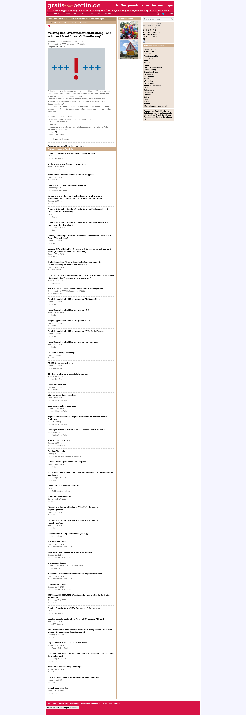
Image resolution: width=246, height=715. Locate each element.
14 (154, 32)
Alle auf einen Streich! (57, 542)
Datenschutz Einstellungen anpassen (62, 708)
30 (159, 37)
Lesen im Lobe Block (57, 385)
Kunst (146, 65)
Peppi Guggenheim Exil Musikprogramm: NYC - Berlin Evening (76, 331)
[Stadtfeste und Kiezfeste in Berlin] (129, 39)
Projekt (82, 13)
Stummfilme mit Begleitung (60, 496)
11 (147, 32)
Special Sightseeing (152, 49)
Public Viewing (150, 70)
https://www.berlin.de (61, 139)
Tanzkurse (148, 104)
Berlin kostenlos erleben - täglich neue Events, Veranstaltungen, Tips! (76, 19)
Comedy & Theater (151, 72)
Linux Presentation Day (58, 688)
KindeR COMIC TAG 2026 (59, 440)
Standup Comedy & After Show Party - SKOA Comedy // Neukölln (76, 619)
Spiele (146, 97)
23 (159, 35)
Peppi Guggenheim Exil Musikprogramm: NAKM (69, 321)
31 (144, 39)
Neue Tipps (61, 10)
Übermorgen (112, 10)
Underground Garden (57, 563)
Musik (146, 79)
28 (154, 37)
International (149, 77)
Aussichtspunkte (151, 56)
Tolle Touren (149, 51)
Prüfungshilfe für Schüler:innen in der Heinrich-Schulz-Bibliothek (76, 430)
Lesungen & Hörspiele (153, 67)
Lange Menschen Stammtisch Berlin (64, 486)
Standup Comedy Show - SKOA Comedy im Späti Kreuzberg (74, 608)
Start (49, 10)
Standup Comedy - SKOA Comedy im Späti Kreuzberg (71, 153)
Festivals (147, 54)
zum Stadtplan (77, 42)
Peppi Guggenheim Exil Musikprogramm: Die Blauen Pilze (74, 299)
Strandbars (148, 92)
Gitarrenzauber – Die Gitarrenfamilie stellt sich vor (70, 552)
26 (149, 37)
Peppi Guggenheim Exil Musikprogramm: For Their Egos (73, 342)
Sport (146, 99)
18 (147, 35)
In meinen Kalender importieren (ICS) (49, 26)
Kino (146, 61)
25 (147, 37)
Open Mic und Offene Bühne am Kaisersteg (67, 185)
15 (156, 32)
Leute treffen (149, 83)
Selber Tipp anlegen (55, 13)
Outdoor (147, 95)
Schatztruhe (149, 90)
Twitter (164, 14)
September (137, 10)
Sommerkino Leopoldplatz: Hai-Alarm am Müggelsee (71, 175)
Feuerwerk (148, 58)
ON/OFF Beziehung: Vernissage (61, 353)
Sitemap (117, 703)
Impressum (95, 703)
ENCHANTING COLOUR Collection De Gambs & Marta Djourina (75, 289)
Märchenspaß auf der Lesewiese (62, 395)
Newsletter (71, 13)
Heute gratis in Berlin (81, 10)
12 (149, 32)
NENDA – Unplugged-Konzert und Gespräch (67, 462)
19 (149, 35)
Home (50, 22)
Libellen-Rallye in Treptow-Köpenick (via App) (68, 533)
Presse (91, 13)
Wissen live (60, 47)
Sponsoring (107, 13)
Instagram (157, 14)
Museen (147, 63)
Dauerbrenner (162, 10)
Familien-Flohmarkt (56, 451)
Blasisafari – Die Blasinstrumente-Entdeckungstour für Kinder (75, 574)
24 (144, 37)
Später (149, 10)
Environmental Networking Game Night (65, 667)
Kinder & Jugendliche (152, 86)
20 (151, 35)
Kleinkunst (148, 74)
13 (151, 32)
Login (170, 13)
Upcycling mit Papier (57, 584)
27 (151, 37)
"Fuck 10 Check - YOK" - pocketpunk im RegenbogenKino (73, 677)
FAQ (98, 13)
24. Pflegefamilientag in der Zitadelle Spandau (68, 374)
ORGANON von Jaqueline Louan (62, 363)
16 (159, 32)
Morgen (99, 10)
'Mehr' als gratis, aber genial (155, 106)
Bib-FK (54, 132)
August (125, 10)
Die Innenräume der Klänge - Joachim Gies (67, 164)
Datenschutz (107, 703)
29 (156, 37)
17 (144, 35)
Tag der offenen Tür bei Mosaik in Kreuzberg (67, 643)
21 (154, 35)
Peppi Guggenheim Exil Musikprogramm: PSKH (69, 310)
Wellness (147, 88)
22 (156, 35)
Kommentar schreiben (67, 146)
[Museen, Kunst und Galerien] (129, 58)
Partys (146, 102)
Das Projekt (52, 703)
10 (144, 32)
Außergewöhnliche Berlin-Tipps (144, 5)
